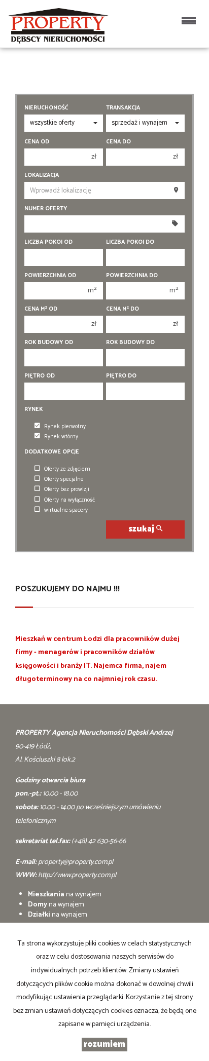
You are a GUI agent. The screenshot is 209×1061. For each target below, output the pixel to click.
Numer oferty (45, 209)
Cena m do (122, 309)
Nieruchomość (46, 108)
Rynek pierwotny (65, 426)
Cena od (36, 142)
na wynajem (64, 894)
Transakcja (123, 108)
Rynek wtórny (61, 436)
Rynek (33, 409)
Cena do (118, 142)
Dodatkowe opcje (51, 452)
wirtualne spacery (66, 510)
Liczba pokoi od (48, 242)
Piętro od (39, 376)
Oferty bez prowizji (66, 489)
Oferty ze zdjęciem (67, 469)
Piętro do (121, 376)
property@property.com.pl (75, 862)
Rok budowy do (130, 342)
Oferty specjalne (64, 479)
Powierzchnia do (132, 276)
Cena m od (40, 309)
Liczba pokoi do (130, 242)
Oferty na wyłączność (69, 500)
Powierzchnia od (50, 276)
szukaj (142, 529)
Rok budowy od (48, 342)
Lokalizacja (41, 175)
